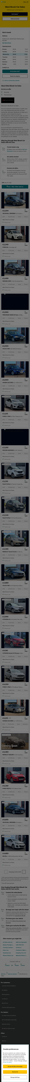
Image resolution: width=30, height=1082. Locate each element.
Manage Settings (15, 1077)
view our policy (8, 1062)
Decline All (15, 1071)
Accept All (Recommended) (15, 1066)
